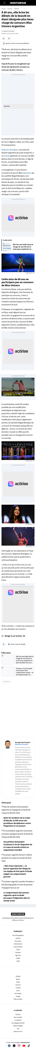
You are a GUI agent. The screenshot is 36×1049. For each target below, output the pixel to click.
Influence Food (18, 1031)
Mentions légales (18, 1026)
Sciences (18, 985)
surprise (6, 155)
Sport (18, 991)
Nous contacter (18, 1017)
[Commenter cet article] (8, 38)
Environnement (18, 947)
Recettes (18, 952)
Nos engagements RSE (18, 1023)
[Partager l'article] (4, 38)
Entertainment (18, 944)
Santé (18, 982)
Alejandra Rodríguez (10, 149)
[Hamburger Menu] (4, 3)
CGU (18, 1029)
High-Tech (18, 955)
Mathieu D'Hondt (9, 31)
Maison (18, 979)
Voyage (18, 996)
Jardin (18, 961)
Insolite (18, 958)
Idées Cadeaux (18, 999)
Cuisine (18, 950)
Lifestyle (16, 9)
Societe (10, 9)
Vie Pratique (18, 993)
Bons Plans (18, 941)
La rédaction (18, 1020)
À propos (18, 1014)
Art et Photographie (18, 935)
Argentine (27, 173)
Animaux (18, 938)
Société (18, 988)
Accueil (4, 9)
